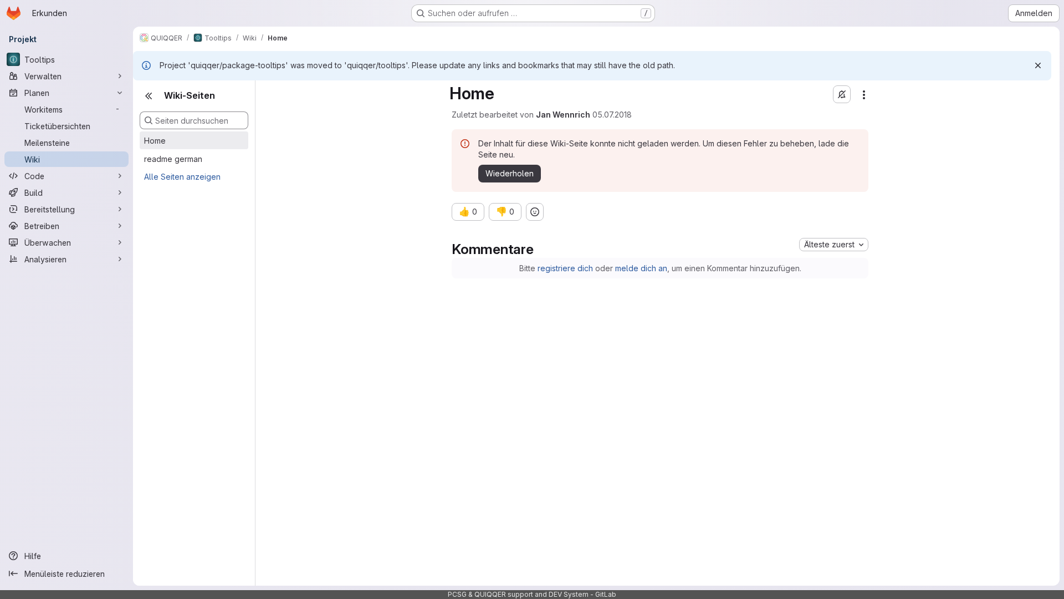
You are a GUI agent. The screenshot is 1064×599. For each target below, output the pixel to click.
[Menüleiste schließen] (148, 96)
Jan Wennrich (563, 114)
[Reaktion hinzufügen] (535, 212)
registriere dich (565, 268)
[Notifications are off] (842, 94)
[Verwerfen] (1038, 65)
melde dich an (641, 268)
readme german (173, 159)
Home (155, 140)
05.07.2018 (612, 114)
